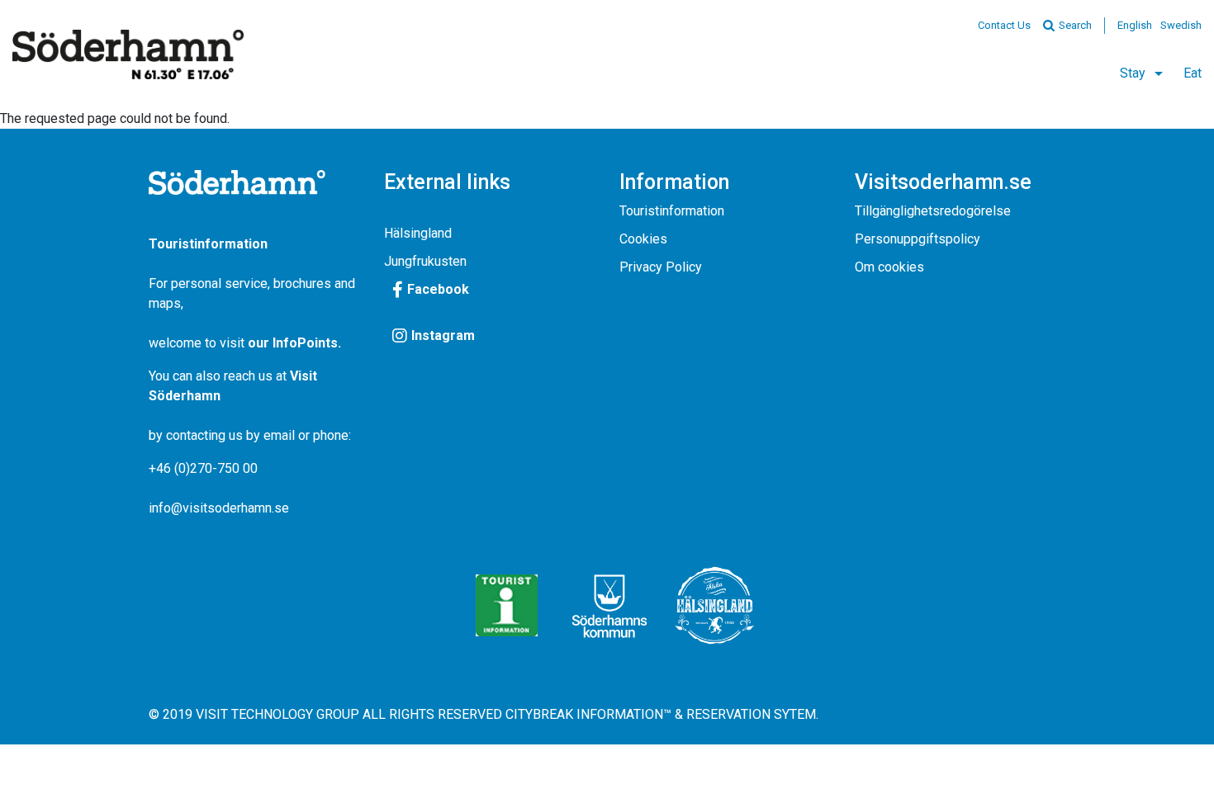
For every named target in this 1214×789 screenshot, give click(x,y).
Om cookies (889, 267)
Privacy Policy (660, 267)
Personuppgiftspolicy (917, 239)
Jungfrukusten (425, 261)
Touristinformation (671, 211)
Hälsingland (418, 233)
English (1134, 25)
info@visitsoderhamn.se (219, 508)
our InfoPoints (293, 343)
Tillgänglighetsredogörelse (933, 211)
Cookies (643, 239)
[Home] (128, 54)
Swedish (1181, 25)
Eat (1192, 73)
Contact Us (1004, 25)
